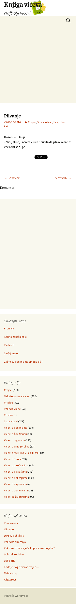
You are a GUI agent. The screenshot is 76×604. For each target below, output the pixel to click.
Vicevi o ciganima (14, 440)
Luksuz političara (14, 535)
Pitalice (8, 402)
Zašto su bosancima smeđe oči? (23, 361)
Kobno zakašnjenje (15, 337)
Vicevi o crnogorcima (16, 446)
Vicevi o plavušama (15, 471)
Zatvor (11, 177)
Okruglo (9, 529)
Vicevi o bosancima (15, 427)
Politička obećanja (15, 542)
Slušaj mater (11, 353)
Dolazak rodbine (14, 554)
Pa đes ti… (10, 345)
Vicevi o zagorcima (15, 484)
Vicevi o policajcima (16, 478)
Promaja (9, 328)
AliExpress (10, 579)
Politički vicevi (12, 409)
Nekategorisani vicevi (17, 396)
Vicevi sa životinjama (16, 497)
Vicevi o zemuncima (16, 490)
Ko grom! (62, 177)
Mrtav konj (10, 573)
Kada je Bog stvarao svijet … (21, 567)
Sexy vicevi (11, 421)
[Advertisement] (38, 65)
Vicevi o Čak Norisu (15, 434)
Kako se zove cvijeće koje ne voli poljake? (29, 548)
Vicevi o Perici (12, 459)
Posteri (8, 415)
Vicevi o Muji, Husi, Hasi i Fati (21, 453)
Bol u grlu (9, 560)
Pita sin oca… (12, 523)
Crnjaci (32, 122)
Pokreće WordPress (16, 596)
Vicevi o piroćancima (16, 465)
